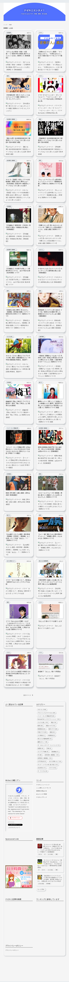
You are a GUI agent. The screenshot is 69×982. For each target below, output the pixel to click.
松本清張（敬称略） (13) (52, 755)
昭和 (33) (40, 725)
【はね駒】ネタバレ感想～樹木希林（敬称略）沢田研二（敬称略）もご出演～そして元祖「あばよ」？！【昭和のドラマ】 (18, 537)
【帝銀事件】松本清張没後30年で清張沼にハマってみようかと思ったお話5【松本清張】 (50, 140)
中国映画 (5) (51, 735)
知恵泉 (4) (40, 748)
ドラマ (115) (52, 768)
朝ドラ (40, 382)
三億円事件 (41, 336)
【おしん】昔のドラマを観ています (50, 621)
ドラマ (40, 32)
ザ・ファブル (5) (42, 771)
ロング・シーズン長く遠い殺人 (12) (48, 764)
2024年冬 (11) (42, 768)
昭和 (8, 76)
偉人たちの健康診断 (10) (44, 738)
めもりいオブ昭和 (41, 794)
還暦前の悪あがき (41, 791)
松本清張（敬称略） (11, 119)
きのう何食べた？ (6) (55, 761)
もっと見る (41, 889)
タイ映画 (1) (41, 735)
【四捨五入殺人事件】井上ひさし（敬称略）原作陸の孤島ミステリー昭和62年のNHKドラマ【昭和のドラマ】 (18, 313)
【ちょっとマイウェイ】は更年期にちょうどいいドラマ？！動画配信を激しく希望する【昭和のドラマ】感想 (50, 182)
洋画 (56, 854)
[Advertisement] (19, 853)
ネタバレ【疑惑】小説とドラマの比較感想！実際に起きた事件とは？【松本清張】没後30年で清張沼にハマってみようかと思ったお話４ (18, 182)
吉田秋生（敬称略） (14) (44, 758)
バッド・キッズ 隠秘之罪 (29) (46, 716)
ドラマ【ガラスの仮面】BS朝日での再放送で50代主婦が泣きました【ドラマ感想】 (18, 673)
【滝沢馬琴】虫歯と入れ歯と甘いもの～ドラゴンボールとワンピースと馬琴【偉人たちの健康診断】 (50, 582)
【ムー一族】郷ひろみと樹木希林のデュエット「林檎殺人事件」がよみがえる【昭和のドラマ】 (50, 536)
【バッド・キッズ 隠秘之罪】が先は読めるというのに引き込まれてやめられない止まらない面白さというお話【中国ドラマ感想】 (18, 450)
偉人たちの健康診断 (43, 561)
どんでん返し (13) (43, 722)
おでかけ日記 (41, 883)
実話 (40, 119)
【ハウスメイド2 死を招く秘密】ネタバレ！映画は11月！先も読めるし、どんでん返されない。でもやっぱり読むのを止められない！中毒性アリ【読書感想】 (50, 848)
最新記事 (39, 839)
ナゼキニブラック (41, 797)
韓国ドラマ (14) (50, 725)
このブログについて (14, 827)
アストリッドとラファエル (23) (46, 712)
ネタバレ (41, 249)
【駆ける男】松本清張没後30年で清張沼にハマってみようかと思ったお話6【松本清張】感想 (18, 140)
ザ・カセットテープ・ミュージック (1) (48, 745)
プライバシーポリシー (12, 950)
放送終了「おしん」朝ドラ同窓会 (49, 671)
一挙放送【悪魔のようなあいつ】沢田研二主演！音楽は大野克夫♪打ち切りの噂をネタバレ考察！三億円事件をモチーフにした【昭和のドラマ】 (50, 359)
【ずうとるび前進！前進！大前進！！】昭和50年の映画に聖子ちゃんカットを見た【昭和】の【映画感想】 (18, 55)
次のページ (27, 695)
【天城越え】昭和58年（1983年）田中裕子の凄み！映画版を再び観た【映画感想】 (18, 227)
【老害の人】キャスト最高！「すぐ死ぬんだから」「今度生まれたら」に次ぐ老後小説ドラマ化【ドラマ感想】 (50, 55)
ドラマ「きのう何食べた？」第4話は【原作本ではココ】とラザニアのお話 (18, 582)
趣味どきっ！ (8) (42, 742)
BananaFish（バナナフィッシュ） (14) (48, 719)
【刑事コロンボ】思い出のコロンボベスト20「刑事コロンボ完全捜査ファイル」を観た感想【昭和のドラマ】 (50, 228)
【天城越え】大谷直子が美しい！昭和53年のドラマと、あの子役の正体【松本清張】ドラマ (18, 271)
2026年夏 (48, 883)
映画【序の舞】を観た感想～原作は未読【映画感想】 (18, 494)
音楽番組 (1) (55, 751)
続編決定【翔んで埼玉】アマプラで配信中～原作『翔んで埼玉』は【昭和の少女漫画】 (18, 403)
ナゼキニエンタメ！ (34, 10)
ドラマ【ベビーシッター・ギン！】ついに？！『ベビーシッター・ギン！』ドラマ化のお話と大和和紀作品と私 (50, 98)
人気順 (11, 28)
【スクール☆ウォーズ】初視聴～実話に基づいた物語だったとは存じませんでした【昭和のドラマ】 (50, 495)
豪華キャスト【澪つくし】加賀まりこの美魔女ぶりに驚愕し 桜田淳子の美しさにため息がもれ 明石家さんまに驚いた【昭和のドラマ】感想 (50, 404)
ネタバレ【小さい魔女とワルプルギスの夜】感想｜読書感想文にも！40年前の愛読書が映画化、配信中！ (18, 358)
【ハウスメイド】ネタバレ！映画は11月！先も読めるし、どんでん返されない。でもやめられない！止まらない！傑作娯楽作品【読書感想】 (50, 863)
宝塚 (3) (49, 748)
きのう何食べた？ (11, 561)
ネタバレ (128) (42, 709)
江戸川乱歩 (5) (42, 761)
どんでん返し (10, 336)
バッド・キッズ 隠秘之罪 (12, 428)
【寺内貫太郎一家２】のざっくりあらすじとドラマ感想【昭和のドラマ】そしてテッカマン (18, 97)
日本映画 (9, 32)
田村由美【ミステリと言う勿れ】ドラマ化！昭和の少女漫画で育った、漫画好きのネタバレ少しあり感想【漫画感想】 (50, 313)
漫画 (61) (52, 732)
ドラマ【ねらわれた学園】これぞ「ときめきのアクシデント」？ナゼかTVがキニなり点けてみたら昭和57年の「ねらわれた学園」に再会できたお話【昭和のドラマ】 (18, 625)
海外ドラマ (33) (53, 729)
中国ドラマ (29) (42, 732)
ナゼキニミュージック (43, 784)
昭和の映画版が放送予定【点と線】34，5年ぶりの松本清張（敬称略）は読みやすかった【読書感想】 (50, 449)
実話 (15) (53, 722)
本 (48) (40, 755)
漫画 (40, 290)
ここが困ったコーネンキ (43, 788)
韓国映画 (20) (41, 729)
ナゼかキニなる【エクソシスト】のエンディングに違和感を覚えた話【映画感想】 (50, 271)
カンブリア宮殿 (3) (43, 751)
